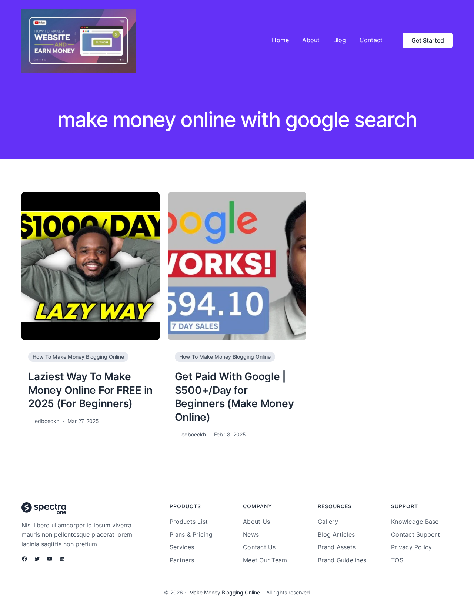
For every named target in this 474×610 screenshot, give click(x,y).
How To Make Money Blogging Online (78, 356)
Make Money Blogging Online (224, 592)
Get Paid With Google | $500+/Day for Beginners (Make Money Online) (234, 396)
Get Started (427, 40)
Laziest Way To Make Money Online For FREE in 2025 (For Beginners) (90, 390)
